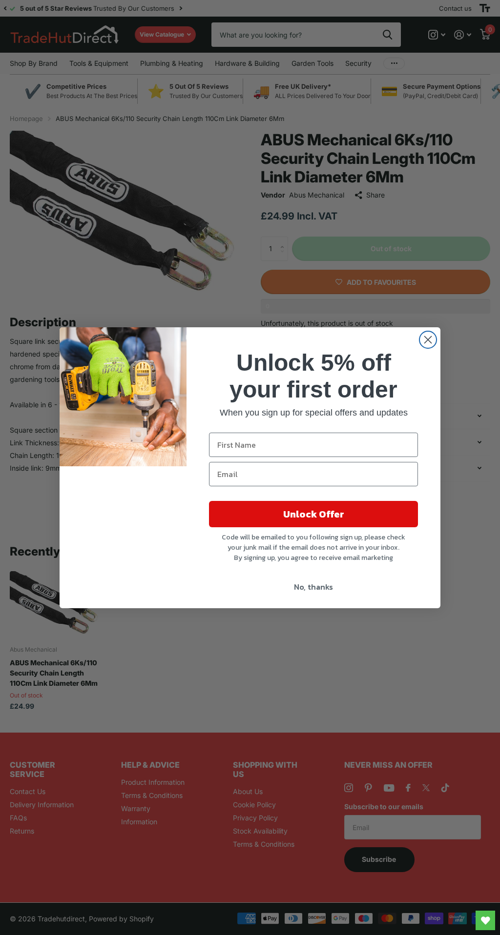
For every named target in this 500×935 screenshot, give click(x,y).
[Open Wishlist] (485, 920)
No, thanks (313, 587)
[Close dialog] (428, 339)
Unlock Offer (313, 514)
